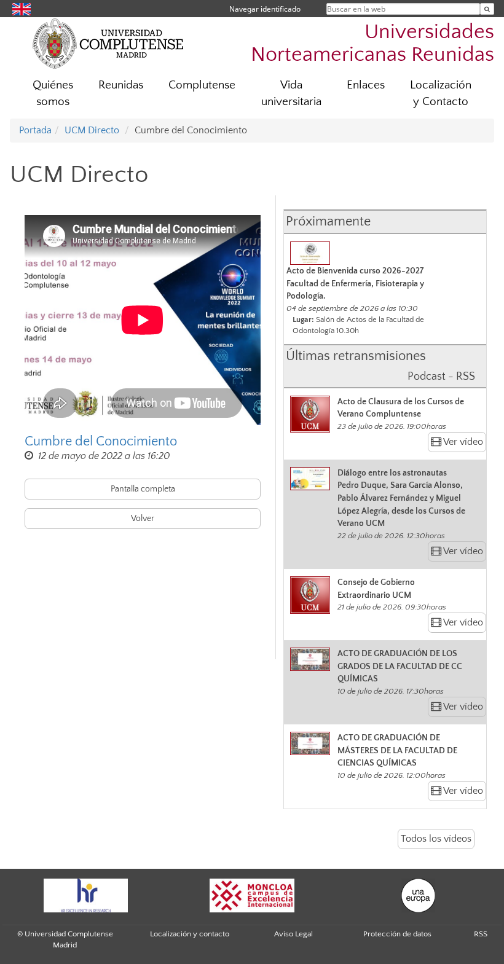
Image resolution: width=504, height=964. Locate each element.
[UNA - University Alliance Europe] (418, 895)
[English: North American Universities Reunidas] (21, 8)
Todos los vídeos (436, 838)
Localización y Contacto (440, 93)
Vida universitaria (291, 93)
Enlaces (366, 85)
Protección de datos (397, 934)
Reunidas (120, 85)
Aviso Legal (293, 934)
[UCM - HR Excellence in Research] (85, 895)
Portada (35, 130)
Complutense (201, 85)
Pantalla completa (143, 489)
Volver (142, 518)
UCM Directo (92, 130)
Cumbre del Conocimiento (101, 441)
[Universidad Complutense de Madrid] (108, 43)
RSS (480, 934)
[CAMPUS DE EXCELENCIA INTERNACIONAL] (252, 895)
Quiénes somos (53, 93)
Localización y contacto (189, 934)
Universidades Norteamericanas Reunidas (372, 43)
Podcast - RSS (441, 376)
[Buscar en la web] (487, 9)
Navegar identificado (265, 9)
